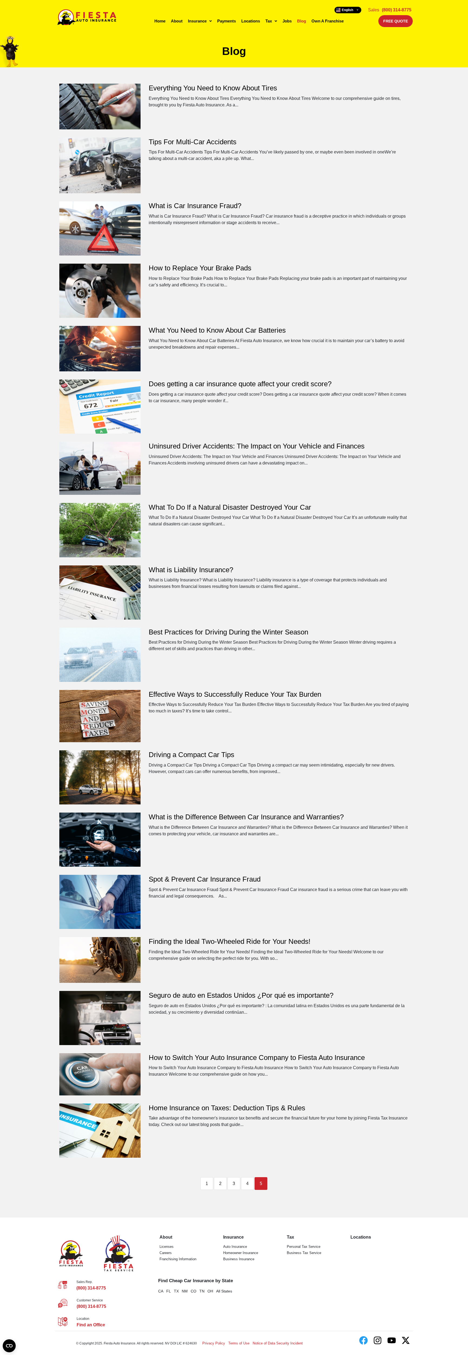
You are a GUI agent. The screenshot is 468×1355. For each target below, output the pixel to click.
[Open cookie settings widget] (9, 1345)
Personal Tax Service (303, 1247)
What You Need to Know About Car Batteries (217, 330)
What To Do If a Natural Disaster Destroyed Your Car (230, 507)
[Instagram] (377, 1340)
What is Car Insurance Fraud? (195, 206)
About (177, 21)
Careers (166, 1253)
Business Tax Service (304, 1253)
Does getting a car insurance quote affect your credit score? (240, 384)
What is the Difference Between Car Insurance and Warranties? (246, 817)
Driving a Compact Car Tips (191, 755)
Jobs (287, 21)
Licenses (167, 1247)
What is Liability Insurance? (191, 570)
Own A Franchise (327, 21)
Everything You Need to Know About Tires (213, 88)
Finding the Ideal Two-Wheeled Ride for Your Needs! (229, 941)
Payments (226, 21)
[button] (200, 21)
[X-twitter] (405, 1340)
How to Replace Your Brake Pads (200, 268)
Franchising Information (178, 1259)
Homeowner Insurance (240, 1253)
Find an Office (91, 1325)
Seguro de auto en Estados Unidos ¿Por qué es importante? (241, 995)
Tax (268, 21)
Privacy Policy (213, 1343)
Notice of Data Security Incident (278, 1343)
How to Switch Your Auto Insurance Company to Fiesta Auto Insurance (257, 1057)
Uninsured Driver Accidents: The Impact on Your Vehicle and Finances (257, 446)
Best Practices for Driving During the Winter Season (228, 632)
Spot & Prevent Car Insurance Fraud (205, 879)
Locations (250, 21)
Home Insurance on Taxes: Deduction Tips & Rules (227, 1108)
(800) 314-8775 (396, 10)
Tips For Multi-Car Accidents (192, 142)
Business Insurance (238, 1259)
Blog (301, 21)
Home (159, 21)
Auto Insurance (235, 1247)
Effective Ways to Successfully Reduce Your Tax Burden (235, 694)
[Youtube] (391, 1340)
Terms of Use (238, 1343)
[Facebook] (363, 1340)
